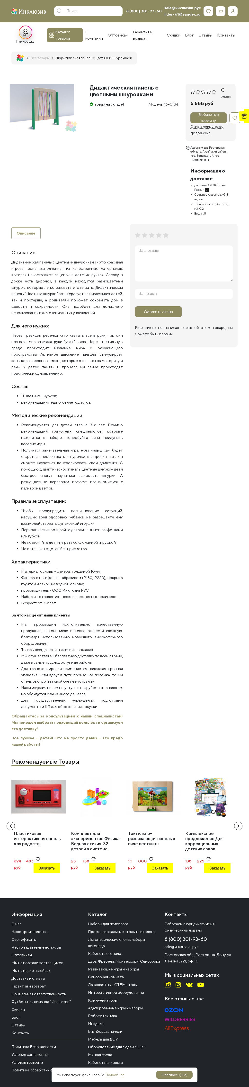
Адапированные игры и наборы (115, 1008)
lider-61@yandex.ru (182, 14)
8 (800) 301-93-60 (144, 11)
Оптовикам (21, 955)
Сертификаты (23, 939)
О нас (16, 924)
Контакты (20, 1033)
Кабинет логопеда (104, 953)
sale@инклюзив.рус (182, 8)
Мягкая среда (100, 1054)
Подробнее (115, 1075)
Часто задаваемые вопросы (36, 947)
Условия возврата (27, 1062)
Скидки (18, 1009)
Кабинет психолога (105, 1062)
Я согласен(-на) (174, 1075)
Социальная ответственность (38, 994)
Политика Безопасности (33, 1046)
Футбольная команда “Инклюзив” (41, 1001)
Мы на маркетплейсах (30, 970)
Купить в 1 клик (44, 881)
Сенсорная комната (106, 977)
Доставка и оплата (28, 978)
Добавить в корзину (209, 117)
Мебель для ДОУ (103, 1039)
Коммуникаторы (102, 1000)
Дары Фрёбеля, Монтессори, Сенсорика (124, 961)
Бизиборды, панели (105, 1031)
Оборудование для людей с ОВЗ (116, 1047)
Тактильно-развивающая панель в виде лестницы (151, 838)
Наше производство (29, 931)
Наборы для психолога (108, 924)
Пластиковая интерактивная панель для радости (37, 838)
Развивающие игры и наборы (113, 969)
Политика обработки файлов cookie (43, 1070)
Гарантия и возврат (28, 986)
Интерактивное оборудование (116, 992)
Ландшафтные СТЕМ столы (112, 984)
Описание (26, 233)
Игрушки (96, 1023)
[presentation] (11, 826)
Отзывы (18, 1025)
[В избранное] (234, 117)
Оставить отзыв (158, 311)
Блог (15, 1017)
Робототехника (102, 1016)
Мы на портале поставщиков (37, 962)
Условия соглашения (29, 1054)
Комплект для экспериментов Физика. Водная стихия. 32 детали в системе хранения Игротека (96, 843)
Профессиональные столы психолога (121, 931)
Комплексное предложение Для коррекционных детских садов (204, 841)
